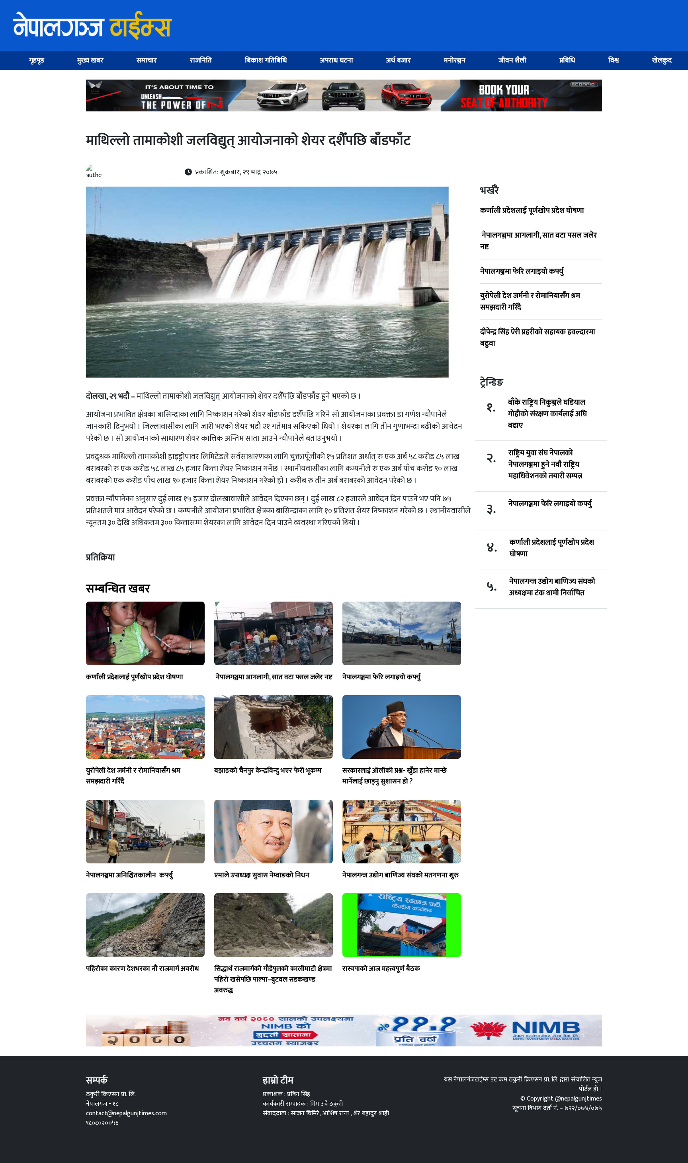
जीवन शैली (512, 60)
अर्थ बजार (398, 60)
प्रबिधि (567, 60)
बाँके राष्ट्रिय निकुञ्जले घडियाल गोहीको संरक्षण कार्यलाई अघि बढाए (547, 414)
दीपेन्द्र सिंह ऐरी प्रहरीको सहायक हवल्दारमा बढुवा (537, 337)
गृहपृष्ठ (36, 60)
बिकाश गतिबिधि (266, 60)
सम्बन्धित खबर (118, 589)
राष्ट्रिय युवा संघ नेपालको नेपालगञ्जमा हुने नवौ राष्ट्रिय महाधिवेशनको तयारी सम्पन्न (545, 464)
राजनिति (201, 60)
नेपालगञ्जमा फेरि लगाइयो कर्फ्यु (521, 271)
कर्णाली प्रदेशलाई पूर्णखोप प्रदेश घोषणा (532, 210)
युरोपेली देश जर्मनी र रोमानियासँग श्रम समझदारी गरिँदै (530, 301)
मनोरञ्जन (454, 60)
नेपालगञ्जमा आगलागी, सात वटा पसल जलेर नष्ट (538, 241)
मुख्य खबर (90, 60)
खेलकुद (662, 60)
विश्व (613, 60)
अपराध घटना (336, 60)
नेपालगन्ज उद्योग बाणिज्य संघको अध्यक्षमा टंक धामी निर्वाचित (552, 587)
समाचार (147, 60)
